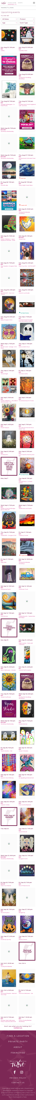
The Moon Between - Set (26, 993)
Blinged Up (22, 912)
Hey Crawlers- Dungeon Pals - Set (9, 266)
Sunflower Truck (23, 589)
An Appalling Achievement (26, 778)
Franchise (18, 1053)
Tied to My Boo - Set (6, 751)
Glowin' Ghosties (23, 751)
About (18, 1047)
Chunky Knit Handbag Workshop (25, 78)
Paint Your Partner (6, 885)
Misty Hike (3, 562)
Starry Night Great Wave (26, 185)
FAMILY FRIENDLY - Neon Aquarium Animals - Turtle (8, 239)
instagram (21, 1072)
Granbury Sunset (23, 535)
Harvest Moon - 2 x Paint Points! (25, 482)
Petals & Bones (23, 724)
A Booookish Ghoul (24, 346)
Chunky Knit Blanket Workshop (24, 213)
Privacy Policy (18, 1078)
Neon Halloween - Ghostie (8, 670)
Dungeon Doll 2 (23, 858)
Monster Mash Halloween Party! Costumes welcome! (8, 1021)
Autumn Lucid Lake (24, 293)
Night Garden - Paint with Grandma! (26, 644)
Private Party (18, 1041)
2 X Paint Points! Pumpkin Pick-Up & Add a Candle (26, 320)
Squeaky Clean (23, 50)
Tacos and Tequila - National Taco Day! (9, 994)
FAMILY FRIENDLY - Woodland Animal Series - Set (9, 401)
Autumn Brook (23, 831)
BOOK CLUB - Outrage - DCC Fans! (9, 347)
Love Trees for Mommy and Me (26, 455)
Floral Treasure (5, 427)
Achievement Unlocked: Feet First (27, 159)
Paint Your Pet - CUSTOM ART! (27, 266)
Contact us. (18, 1028)
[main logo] (3, 2)
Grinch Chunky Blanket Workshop (25, 1021)
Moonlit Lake (4, 185)
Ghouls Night (4, 373)
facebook (14, 1072)
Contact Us (18, 1083)
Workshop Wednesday (7, 131)
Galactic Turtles (5, 804)
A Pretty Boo (4, 454)
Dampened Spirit (6, 589)
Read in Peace (23, 939)
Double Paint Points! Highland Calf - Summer (27, 105)
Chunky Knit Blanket (6, 966)
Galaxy (3, 50)
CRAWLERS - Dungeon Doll (8, 535)
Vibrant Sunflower (6, 697)
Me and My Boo (5, 912)
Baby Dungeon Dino (6, 320)
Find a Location (18, 1036)
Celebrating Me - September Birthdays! (27, 617)
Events (20, 2)
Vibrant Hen (22, 239)
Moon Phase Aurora (24, 885)
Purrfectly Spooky (6, 939)
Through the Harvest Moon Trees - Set (26, 428)
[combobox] (9, 19)
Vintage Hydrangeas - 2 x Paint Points (8, 105)
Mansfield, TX (5, 7)
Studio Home (12, 2)
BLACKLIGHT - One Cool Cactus (7, 293)
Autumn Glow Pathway (7, 778)
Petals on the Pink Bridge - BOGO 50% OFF (8, 509)
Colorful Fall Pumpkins (25, 670)
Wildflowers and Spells (25, 508)
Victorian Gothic (23, 373)
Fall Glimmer (4, 616)
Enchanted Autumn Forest (26, 400)
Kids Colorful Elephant (25, 804)
